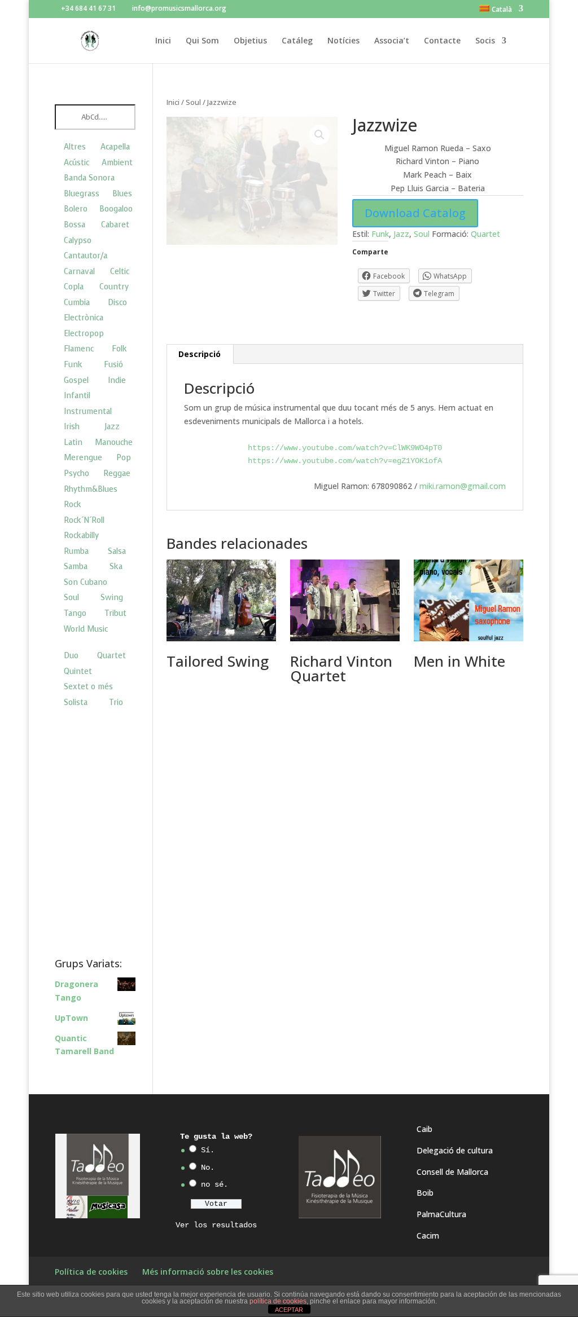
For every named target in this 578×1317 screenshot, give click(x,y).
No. (207, 1167)
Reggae (116, 473)
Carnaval (79, 271)
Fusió (113, 364)
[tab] (200, 354)
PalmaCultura (441, 1214)
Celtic (119, 271)
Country (114, 286)
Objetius (250, 41)
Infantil (77, 395)
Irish (72, 426)
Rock (72, 504)
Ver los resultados (216, 1225)
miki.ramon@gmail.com (461, 486)
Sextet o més (88, 686)
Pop (123, 457)
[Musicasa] (107, 1207)
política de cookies (277, 1301)
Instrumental (88, 411)
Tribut (115, 613)
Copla (74, 286)
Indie (117, 380)
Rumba (76, 551)
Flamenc (79, 348)
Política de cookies (91, 1271)
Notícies (343, 41)
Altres (75, 147)
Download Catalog (415, 213)
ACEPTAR (289, 1309)
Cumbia (77, 302)
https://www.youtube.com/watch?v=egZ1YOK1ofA (345, 460)
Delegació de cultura (455, 1150)
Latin (73, 442)
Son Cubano (85, 582)
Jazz (401, 233)
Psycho (76, 473)
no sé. (214, 1184)
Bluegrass (81, 193)
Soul (193, 102)
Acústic (76, 162)
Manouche (114, 442)
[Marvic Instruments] (66, 1207)
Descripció (199, 354)
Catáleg (297, 41)
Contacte (442, 41)
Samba (75, 566)
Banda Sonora (89, 178)
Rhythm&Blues (90, 489)
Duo (71, 655)
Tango (75, 613)
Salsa (117, 551)
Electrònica (83, 317)
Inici (163, 41)
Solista (75, 702)
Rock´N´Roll (84, 520)
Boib (425, 1192)
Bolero (75, 209)
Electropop (84, 333)
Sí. (207, 1150)
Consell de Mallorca (452, 1171)
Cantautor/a (85, 255)
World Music (86, 629)
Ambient (117, 162)
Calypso (77, 240)
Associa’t (391, 41)
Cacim (428, 1235)
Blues (122, 193)
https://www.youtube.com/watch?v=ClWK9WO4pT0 (345, 447)
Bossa (74, 224)
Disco (117, 302)
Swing (111, 597)
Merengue (83, 457)
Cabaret (115, 224)
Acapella (115, 147)
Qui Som (202, 41)
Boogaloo (116, 209)
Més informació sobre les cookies (207, 1271)
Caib (424, 1129)
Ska (116, 566)
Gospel (76, 380)
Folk (119, 348)
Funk (380, 233)
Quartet (485, 233)
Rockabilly (81, 535)
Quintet (78, 671)
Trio (116, 702)
